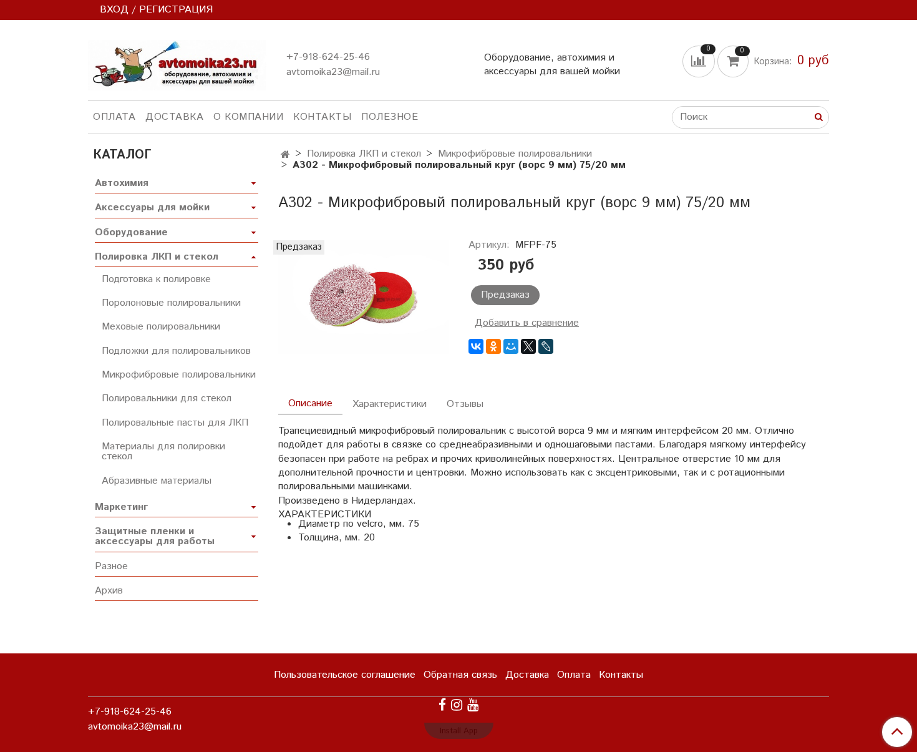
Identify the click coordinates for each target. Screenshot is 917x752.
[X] (528, 346)
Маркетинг (121, 507)
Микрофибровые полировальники (515, 154)
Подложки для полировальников (176, 351)
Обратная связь (460, 675)
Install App (458, 731)
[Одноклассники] (493, 346)
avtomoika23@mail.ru (333, 72)
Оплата (114, 117)
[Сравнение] (699, 61)
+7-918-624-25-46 (328, 57)
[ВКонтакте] (475, 346)
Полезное (389, 117)
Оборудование (131, 232)
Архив (109, 591)
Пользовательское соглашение (344, 675)
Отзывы (465, 404)
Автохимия (121, 183)
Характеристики (389, 404)
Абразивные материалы (156, 481)
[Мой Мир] (510, 346)
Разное (111, 566)
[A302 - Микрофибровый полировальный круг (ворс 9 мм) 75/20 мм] (363, 297)
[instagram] (456, 705)
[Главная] (285, 155)
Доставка (174, 117)
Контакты (322, 117)
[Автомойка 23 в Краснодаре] (177, 63)
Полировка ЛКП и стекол (364, 154)
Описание (310, 403)
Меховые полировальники (161, 327)
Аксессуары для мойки (152, 207)
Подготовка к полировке (156, 279)
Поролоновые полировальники (171, 303)
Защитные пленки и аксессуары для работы (155, 536)
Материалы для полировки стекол (163, 451)
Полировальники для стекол (166, 398)
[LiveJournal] (545, 346)
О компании (248, 117)
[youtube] (472, 705)
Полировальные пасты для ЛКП (175, 423)
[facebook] (442, 705)
